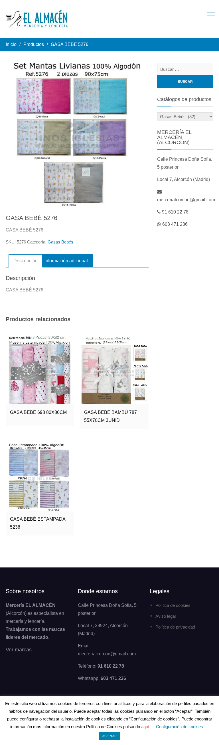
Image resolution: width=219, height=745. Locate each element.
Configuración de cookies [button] (179, 726)
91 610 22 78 (175, 212)
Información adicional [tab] (66, 260)
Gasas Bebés (60, 241)
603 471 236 (175, 224)
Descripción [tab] (25, 260)
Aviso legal (165, 616)
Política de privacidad (175, 627)
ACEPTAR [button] (109, 736)
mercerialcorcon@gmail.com (186, 199)
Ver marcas (19, 650)
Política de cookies (172, 605)
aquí (145, 726)
